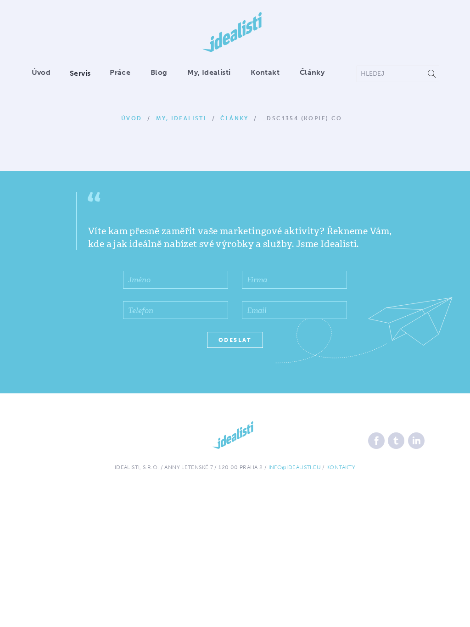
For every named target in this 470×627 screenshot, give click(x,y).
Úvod (41, 72)
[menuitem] (46, 73)
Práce (120, 72)
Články (312, 72)
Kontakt (265, 72)
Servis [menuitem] (80, 73)
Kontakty (340, 467)
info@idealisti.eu (295, 467)
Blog (159, 72)
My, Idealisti (208, 72)
